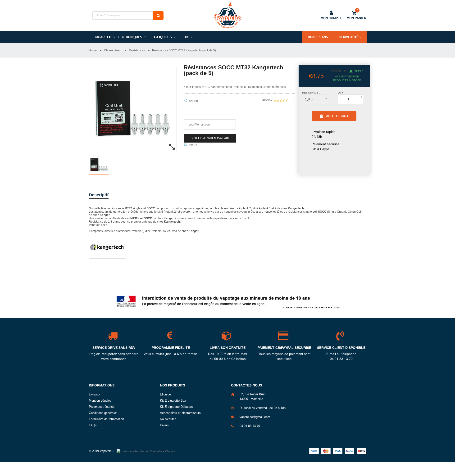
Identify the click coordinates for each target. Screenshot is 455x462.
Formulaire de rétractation (106, 419)
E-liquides (163, 37)
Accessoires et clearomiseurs (180, 413)
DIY (186, 37)
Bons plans (318, 37)
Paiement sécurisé (101, 406)
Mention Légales (100, 400)
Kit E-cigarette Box (173, 400)
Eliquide (165, 394)
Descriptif (99, 195)
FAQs (93, 425)
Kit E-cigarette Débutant (176, 406)
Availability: (339, 71)
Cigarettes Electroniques (118, 37)
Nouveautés (350, 37)
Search (158, 15)
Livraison (95, 394)
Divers (164, 425)
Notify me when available (211, 138)
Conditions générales (103, 413)
